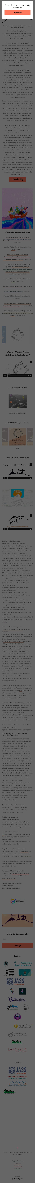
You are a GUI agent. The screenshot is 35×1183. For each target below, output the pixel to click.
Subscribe (17, 12)
